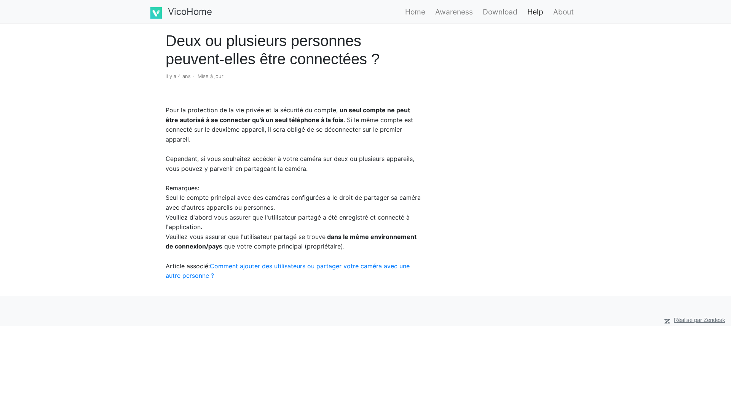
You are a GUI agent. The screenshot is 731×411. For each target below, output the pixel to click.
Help (535, 11)
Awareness (454, 11)
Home (415, 11)
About (563, 11)
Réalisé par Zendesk (699, 320)
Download (500, 11)
